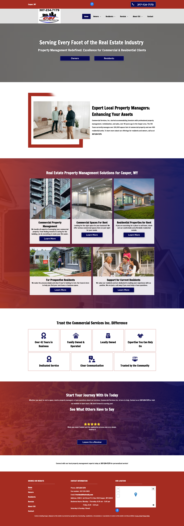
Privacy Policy (146, 516)
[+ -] (135, 496)
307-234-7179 (96, 134)
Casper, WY (32, 4)
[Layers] (153, 488)
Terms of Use (138, 516)
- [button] (118, 491)
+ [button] (118, 488)
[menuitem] (86, 16)
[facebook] (92, 4)
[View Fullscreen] (118, 495)
